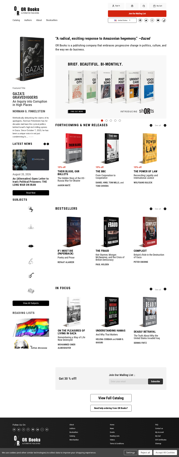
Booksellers (51, 20)
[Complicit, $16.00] (149, 231)
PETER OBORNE (141, 262)
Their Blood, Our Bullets (68, 173)
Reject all (145, 452)
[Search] (143, 6)
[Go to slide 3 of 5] (111, 120)
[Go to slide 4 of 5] (115, 120)
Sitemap (158, 443)
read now (30, 192)
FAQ (156, 425)
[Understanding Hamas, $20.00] (111, 312)
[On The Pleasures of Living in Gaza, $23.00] (73, 312)
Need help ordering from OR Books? (111, 408)
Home (112, 425)
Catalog (16, 20)
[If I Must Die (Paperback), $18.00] (73, 231)
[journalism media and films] (30, 291)
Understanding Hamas (110, 330)
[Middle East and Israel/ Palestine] (30, 275)
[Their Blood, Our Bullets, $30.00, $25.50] (73, 148)
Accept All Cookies (165, 452)
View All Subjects (31, 303)
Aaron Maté (64, 185)
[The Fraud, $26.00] (111, 231)
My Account (159, 432)
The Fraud (102, 250)
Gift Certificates (160, 440)
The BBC (101, 171)
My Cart (158, 436)
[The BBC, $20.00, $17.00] (111, 148)
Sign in (117, 6)
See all (158, 125)
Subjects (20, 199)
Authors (28, 20)
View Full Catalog (111, 398)
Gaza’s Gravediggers (25, 95)
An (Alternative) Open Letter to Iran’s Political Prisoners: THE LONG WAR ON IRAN (31, 181)
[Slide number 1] (110, 87)
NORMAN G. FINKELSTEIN (29, 111)
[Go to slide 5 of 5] (120, 120)
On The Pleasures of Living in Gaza (71, 332)
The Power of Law (145, 171)
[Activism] (30, 209)
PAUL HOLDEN (102, 264)
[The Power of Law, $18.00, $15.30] (149, 148)
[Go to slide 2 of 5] (106, 120)
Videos (112, 440)
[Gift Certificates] (132, 6)
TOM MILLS (114, 182)
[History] (30, 261)
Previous (44, 144)
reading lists (24, 312)
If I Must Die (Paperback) (65, 252)
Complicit (140, 250)
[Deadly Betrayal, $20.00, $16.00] (149, 312)
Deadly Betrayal (145, 331)
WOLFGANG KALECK (143, 182)
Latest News (22, 143)
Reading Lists (114, 436)
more (31, 136)
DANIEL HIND (102, 182)
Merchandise (74, 440)
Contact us (159, 428)
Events (112, 432)
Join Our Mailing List (137, 13)
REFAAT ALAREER (66, 262)
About (39, 20)
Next (48, 144)
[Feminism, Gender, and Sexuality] (30, 246)
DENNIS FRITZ (140, 343)
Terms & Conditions (117, 443)
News (112, 428)
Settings (130, 452)
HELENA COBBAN (104, 339)
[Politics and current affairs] (30, 226)
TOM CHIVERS (102, 186)
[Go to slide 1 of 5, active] (102, 120)
